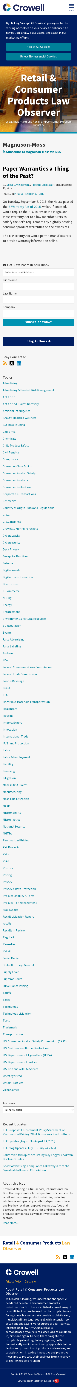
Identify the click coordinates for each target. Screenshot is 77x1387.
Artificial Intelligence (16, 411)
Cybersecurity (11, 542)
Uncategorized (12, 1076)
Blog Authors (25, 340)
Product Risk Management (20, 903)
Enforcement (11, 612)
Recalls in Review (14, 930)
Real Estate (10, 909)
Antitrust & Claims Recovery (21, 404)
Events (7, 632)
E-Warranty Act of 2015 (24, 206)
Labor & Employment (16, 757)
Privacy (7, 882)
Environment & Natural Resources (24, 618)
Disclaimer (31, 1281)
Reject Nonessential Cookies (38, 56)
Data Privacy (11, 549)
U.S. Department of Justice (20, 1062)
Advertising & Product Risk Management (28, 390)
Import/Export (12, 722)
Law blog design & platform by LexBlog (36, 1380)
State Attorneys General (18, 965)
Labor (6, 750)
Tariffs (7, 993)
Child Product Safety (16, 445)
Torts (6, 1020)
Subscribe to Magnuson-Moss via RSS (33, 152)
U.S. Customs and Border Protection (26, 1048)
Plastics (8, 868)
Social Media (11, 958)
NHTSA (7, 833)
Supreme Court (12, 979)
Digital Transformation (18, 577)
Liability (8, 764)
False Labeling (12, 646)
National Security (14, 826)
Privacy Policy (13, 1281)
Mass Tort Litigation (16, 799)
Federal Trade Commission (20, 674)
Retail (7, 951)
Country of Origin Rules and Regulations (28, 508)
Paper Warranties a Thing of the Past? (36, 172)
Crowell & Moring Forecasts (20, 528)
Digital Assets (12, 570)
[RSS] (5, 363)
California (9, 431)
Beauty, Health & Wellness (19, 418)
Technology (10, 1006)
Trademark (10, 1027)
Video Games (11, 1090)
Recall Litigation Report (18, 916)
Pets (6, 854)
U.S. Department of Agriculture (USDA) (27, 1055)
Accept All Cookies (38, 46)
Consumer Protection (17, 487)
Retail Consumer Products (36, 1245)
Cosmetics (9, 501)
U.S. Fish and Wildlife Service (20, 1069)
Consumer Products (15, 480)
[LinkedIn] (19, 363)
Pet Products (11, 847)
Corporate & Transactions (19, 494)
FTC (5, 695)
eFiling (7, 598)
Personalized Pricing (16, 840)
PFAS (6, 861)
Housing (8, 715)
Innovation (10, 729)
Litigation (9, 778)
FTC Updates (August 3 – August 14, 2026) (29, 1141)
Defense (8, 563)
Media (6, 806)
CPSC (6, 515)
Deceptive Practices (15, 556)
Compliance (10, 459)
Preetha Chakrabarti (43, 184)
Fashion (8, 653)
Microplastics (11, 819)
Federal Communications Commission (27, 667)
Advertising (10, 383)
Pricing (7, 875)
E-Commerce (11, 591)
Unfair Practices (13, 1083)
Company (9, 307)
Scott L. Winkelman (18, 184)
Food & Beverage (13, 681)
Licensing (9, 771)
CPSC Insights (12, 521)
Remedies (9, 944)
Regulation (10, 937)
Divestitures (10, 584)
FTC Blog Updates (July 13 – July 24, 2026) (29, 1148)
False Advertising (13, 639)
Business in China (14, 425)
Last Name (10, 293)
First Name (10, 280)
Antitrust (9, 397)
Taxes (6, 999)
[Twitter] (12, 363)
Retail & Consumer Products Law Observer (38, 95)
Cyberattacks (11, 535)
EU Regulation (12, 625)
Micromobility (12, 812)
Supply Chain (11, 972)
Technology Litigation (17, 1013)
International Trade (15, 736)
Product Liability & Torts (29, 193)
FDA (5, 660)
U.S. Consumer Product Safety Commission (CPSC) (35, 1041)
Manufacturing (12, 792)
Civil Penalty (11, 452)
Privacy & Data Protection (19, 889)
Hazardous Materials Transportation (26, 702)
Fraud (6, 688)
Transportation (13, 1034)
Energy (7, 605)
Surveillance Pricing (15, 986)
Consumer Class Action (17, 466)
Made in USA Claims (15, 785)
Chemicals (9, 438)
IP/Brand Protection (16, 743)
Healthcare (10, 709)
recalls (7, 923)
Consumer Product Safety (19, 473)
